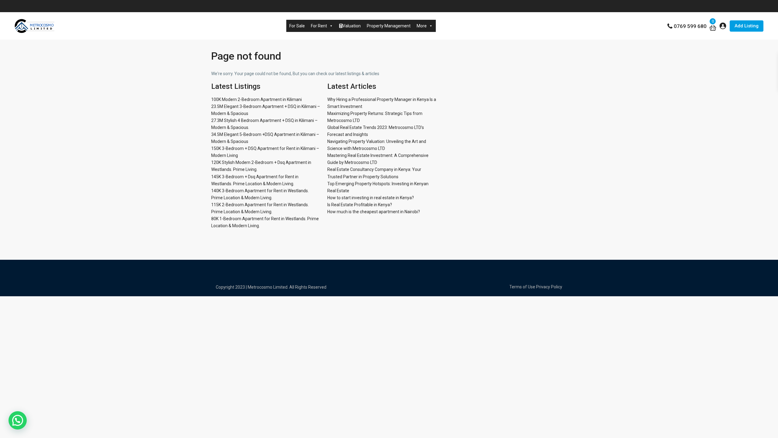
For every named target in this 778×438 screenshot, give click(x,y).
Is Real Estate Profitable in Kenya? (359, 204)
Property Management (389, 25)
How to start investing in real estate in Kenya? (370, 197)
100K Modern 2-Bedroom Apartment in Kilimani (256, 99)
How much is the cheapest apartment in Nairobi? (373, 211)
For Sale (297, 25)
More (422, 25)
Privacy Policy (549, 286)
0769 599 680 (690, 26)
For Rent (319, 25)
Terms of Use (522, 286)
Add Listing (747, 26)
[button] (18, 420)
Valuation (352, 25)
